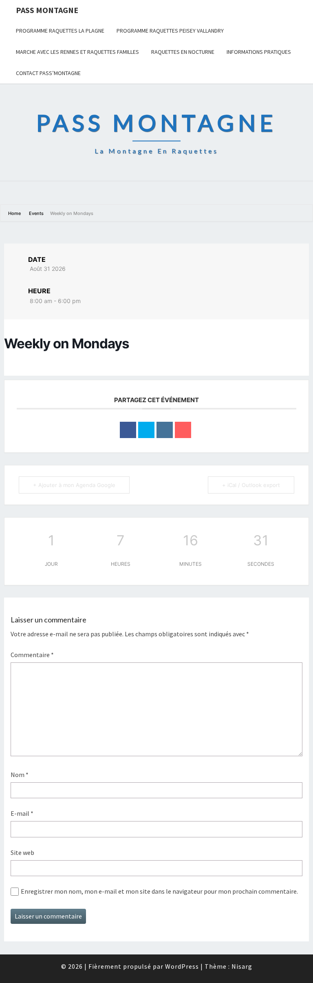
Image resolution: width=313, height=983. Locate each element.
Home (15, 213)
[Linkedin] (164, 430)
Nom (20, 774)
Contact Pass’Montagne (48, 73)
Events (36, 213)
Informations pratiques (259, 51)
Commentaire (32, 655)
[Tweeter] (146, 430)
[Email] (183, 430)
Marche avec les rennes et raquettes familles (77, 51)
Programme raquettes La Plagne (60, 30)
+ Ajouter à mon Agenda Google (74, 485)
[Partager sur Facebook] (128, 430)
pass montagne (47, 10)
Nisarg (241, 966)
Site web (22, 852)
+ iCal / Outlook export (251, 485)
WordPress (182, 966)
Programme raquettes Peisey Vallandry (170, 30)
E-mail (22, 813)
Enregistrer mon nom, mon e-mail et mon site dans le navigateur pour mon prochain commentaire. (159, 891)
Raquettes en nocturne (182, 51)
